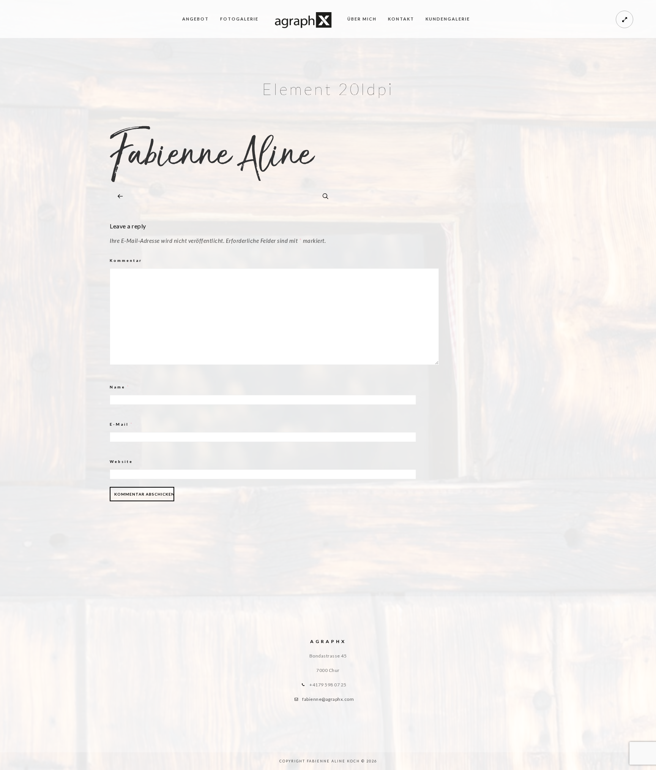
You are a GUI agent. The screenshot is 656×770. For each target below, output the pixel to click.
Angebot (195, 18)
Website (121, 461)
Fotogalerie (239, 18)
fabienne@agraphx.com (328, 699)
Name (120, 387)
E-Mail (121, 424)
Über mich (362, 18)
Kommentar (126, 260)
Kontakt (401, 18)
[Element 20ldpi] (212, 180)
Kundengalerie (448, 18)
